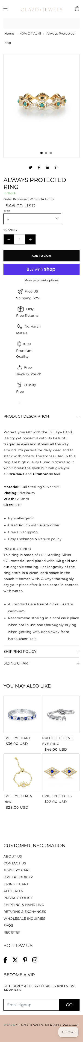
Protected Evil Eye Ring (58, 741)
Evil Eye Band (17, 738)
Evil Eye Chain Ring (18, 799)
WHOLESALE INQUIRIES (24, 918)
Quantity (10, 229)
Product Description (26, 416)
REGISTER (12, 932)
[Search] (74, 23)
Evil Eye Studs (57, 796)
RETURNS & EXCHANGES (24, 912)
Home (8, 33)
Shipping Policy (19, 651)
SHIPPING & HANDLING (23, 905)
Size (7, 211)
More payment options (41, 280)
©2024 (10, 1025)
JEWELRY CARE (17, 870)
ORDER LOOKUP (18, 877)
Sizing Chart (16, 663)
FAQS (8, 925)
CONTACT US (14, 863)
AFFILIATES (13, 891)
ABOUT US (12, 856)
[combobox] (41, 23)
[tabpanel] (41, 101)
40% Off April (30, 33)
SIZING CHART (15, 884)
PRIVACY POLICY (18, 898)
